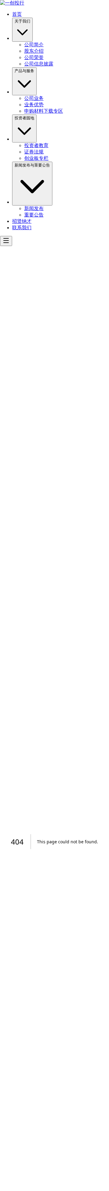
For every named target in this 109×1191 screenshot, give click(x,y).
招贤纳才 (21, 221)
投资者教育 (36, 145)
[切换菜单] (6, 241)
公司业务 (34, 98)
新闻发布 (34, 208)
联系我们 (21, 227)
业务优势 (34, 104)
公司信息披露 (38, 63)
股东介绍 (34, 51)
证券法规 (34, 151)
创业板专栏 (36, 158)
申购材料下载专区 (43, 111)
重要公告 (34, 214)
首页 (17, 14)
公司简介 (34, 44)
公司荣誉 (34, 57)
